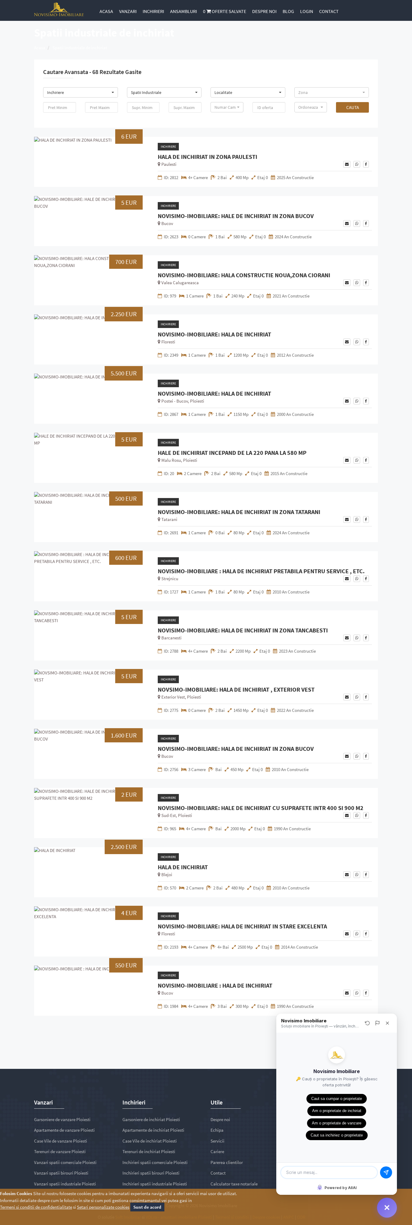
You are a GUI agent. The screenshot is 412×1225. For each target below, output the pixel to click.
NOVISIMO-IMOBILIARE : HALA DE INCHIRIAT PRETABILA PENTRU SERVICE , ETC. (261, 571)
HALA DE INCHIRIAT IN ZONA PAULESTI (207, 156)
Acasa (106, 11)
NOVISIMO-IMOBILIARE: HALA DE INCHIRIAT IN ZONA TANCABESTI (243, 630)
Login (306, 11)
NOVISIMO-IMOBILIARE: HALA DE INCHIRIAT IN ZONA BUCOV (236, 748)
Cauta (352, 107)
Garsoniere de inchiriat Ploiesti (151, 1119)
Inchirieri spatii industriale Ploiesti (154, 1184)
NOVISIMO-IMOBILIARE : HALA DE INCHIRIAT (215, 985)
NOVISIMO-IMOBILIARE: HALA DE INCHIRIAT (214, 334)
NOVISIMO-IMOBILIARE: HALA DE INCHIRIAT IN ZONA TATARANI (239, 512)
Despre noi (264, 11)
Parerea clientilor (227, 1162)
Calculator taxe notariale (234, 1184)
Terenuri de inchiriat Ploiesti (148, 1151)
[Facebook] (366, 164)
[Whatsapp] (356, 164)
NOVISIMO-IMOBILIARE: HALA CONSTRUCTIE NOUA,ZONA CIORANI (244, 275)
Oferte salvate (224, 11)
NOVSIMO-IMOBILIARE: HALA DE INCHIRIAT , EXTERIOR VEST (236, 689)
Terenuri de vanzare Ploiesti (60, 1151)
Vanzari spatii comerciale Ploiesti (65, 1162)
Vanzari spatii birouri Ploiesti (61, 1173)
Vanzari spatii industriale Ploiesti (65, 1184)
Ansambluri (183, 11)
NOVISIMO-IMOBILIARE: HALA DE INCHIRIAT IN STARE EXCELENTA (242, 926)
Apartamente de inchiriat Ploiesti (153, 1130)
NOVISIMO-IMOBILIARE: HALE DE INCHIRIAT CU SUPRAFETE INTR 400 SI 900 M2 (260, 808)
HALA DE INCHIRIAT (183, 867)
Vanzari (128, 11)
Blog (288, 11)
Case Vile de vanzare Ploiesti (60, 1141)
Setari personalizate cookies (103, 1207)
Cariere (217, 1151)
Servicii (217, 1141)
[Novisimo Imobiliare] (59, 9)
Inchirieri (153, 11)
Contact (329, 11)
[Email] (346, 164)
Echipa (217, 1130)
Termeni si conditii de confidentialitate (36, 1207)
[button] (80, 92)
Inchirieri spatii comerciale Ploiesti (155, 1162)
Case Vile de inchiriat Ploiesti (149, 1141)
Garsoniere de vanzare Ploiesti (62, 1119)
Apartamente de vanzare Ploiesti (64, 1130)
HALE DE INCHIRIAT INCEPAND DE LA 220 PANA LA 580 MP (232, 452)
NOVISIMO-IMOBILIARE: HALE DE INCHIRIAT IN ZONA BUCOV (236, 216)
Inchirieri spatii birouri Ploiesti (150, 1173)
